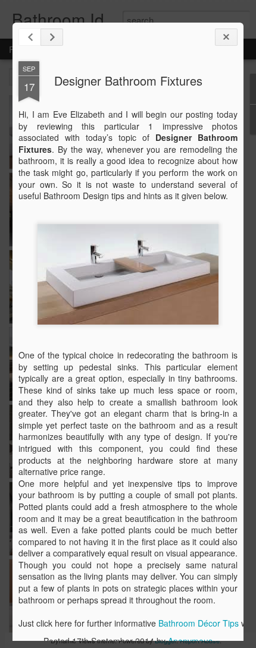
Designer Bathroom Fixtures (128, 80)
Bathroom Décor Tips (198, 623)
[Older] (51, 37)
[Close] (226, 37)
